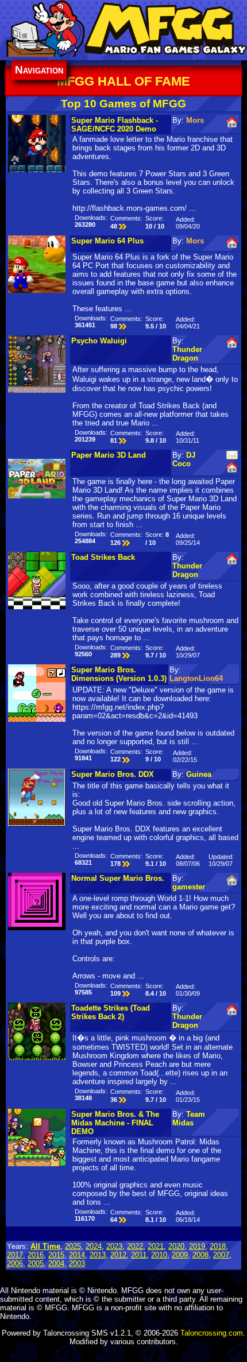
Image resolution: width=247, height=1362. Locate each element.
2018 (218, 1246)
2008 (200, 1255)
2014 (77, 1255)
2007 (221, 1255)
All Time (45, 1246)
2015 (56, 1255)
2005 (36, 1263)
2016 (36, 1255)
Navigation (39, 70)
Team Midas (188, 1118)
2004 (56, 1263)
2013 (98, 1255)
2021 (156, 1246)
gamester (188, 887)
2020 (176, 1246)
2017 (15, 1255)
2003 (77, 1263)
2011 (138, 1255)
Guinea (198, 774)
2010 (159, 1255)
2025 (73, 1246)
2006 (15, 1263)
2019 (197, 1246)
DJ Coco (183, 459)
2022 (135, 1246)
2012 (118, 1255)
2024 (94, 1246)
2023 (114, 1246)
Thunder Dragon (187, 353)
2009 (180, 1255)
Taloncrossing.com (211, 1333)
